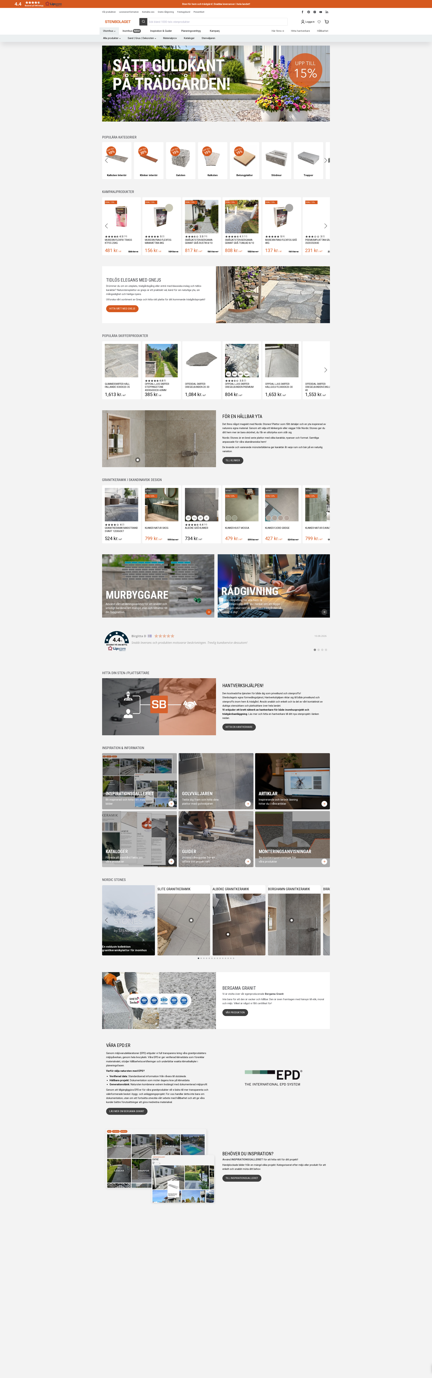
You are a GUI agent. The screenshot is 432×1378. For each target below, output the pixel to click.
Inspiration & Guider (161, 30)
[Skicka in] (143, 21)
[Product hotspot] (137, 459)
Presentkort (199, 12)
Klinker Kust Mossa (157, 528)
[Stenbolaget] (117, 22)
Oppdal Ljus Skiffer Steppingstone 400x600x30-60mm (144, 387)
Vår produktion (109, 12)
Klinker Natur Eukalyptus (241, 528)
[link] (216, 641)
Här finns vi (278, 30)
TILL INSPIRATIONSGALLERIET (242, 1178)
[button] (37, 4)
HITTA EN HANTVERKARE (239, 727)
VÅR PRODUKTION (235, 1012)
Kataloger (189, 38)
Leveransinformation (129, 12)
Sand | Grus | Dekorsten (141, 38)
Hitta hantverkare (300, 30)
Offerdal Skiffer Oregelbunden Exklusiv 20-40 (309, 387)
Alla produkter (110, 38)
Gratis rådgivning (166, 12)
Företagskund (183, 12)
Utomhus (108, 30)
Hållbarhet (322, 30)
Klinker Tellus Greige (278, 528)
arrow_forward (208, 612)
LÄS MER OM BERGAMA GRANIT (126, 1111)
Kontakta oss (148, 12)
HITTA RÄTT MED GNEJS (122, 308)
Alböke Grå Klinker (116, 528)
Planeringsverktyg (191, 30)
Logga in (310, 21)
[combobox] (213, 22)
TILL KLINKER (233, 460)
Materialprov (170, 38)
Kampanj (215, 30)
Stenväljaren (208, 38)
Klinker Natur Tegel (317, 528)
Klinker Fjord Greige (197, 528)
